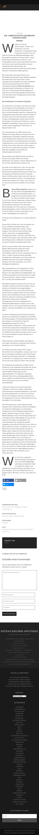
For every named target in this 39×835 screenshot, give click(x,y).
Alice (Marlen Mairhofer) (19, 677)
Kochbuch (19, 755)
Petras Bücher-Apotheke (19, 631)
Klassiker (19, 753)
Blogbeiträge (19, 641)
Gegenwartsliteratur (19, 735)
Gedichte (19, 733)
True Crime (19, 804)
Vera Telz (6, 531)
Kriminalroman (19, 760)
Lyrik (19, 768)
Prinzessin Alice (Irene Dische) (19, 684)
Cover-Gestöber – (19, 643)
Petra (6, 543)
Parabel (19, 782)
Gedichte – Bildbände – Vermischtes (19, 650)
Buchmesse (19, 718)
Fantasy (19, 731)
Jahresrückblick (19, 749)
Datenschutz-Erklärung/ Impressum (19, 639)
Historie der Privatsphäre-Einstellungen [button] (19, 662)
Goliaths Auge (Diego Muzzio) (19, 679)
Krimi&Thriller (19, 757)
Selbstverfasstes (19, 657)
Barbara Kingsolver (10, 529)
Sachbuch (19, 795)
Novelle (19, 780)
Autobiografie (19, 709)
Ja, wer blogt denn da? (19, 646)
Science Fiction (19, 799)
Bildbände (19, 713)
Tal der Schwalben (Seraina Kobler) (19, 686)
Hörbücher (19, 742)
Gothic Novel (20, 738)
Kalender (19, 751)
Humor (19, 746)
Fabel (19, 729)
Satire (19, 797)
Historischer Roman (19, 740)
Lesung (19, 764)
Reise (19, 788)
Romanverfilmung (19, 793)
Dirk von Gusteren (26, 529)
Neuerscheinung (19, 775)
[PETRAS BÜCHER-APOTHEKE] (4, 7)
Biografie (19, 716)
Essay (19, 727)
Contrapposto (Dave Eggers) (19, 681)
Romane (19, 33)
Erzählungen (19, 724)
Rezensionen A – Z (19, 648)
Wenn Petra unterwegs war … (19, 652)
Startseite (19, 655)
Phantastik (19, 784)
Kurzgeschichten (19, 762)
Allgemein (19, 707)
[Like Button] (4, 488)
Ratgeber (19, 786)
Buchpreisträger (19, 720)
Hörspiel (19, 744)
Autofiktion (19, 711)
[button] (8, 480)
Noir (19, 777)
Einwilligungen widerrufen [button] (19, 664)
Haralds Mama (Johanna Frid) (13, 516)
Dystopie (19, 722)
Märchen (19, 771)
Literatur (19, 766)
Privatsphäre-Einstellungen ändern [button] (19, 659)
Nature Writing (19, 773)
